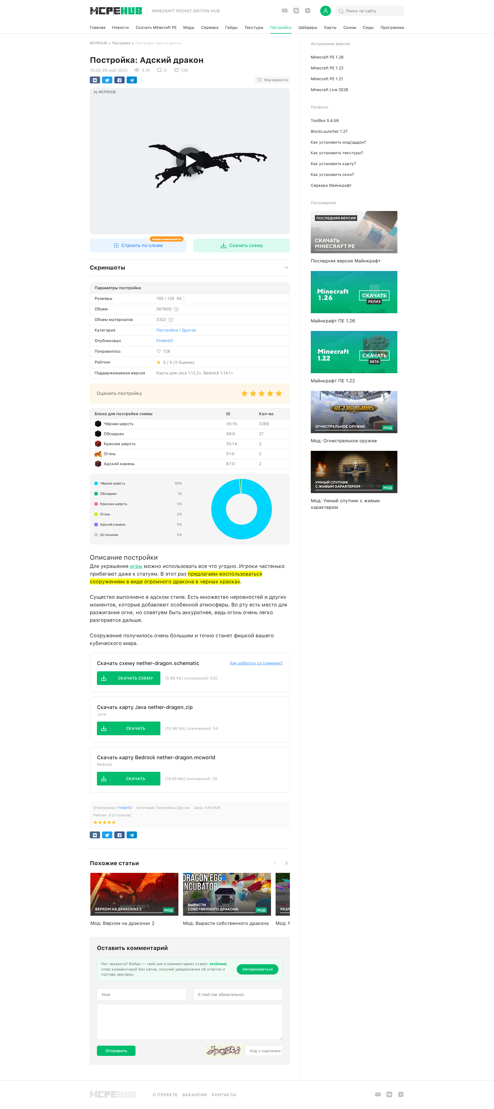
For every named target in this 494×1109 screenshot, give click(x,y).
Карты (330, 27)
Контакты (224, 1094)
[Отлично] (278, 396)
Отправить (116, 1050)
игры (136, 566)
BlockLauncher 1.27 (329, 131)
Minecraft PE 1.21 (327, 79)
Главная (97, 27)
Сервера (209, 27)
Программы (392, 27)
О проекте (165, 1094)
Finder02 (164, 340)
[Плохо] (244, 396)
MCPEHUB (98, 43)
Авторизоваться (257, 969)
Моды (188, 27)
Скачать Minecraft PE (156, 27)
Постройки (281, 27)
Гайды (231, 27)
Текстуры (253, 27)
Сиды (368, 27)
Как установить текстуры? (337, 152)
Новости (120, 27)
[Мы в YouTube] (284, 12)
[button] (138, 245)
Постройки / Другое (176, 330)
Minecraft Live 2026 (329, 89)
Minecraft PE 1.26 (327, 57)
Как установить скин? (332, 174)
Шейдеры (307, 27)
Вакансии (194, 1094)
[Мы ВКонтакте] (296, 12)
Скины (349, 27)
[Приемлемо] (253, 396)
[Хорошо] (270, 396)
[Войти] (325, 11)
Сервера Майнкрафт (331, 185)
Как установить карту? (333, 163)
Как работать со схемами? (256, 663)
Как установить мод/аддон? (338, 142)
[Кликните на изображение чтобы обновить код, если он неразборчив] (224, 1050)
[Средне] (261, 396)
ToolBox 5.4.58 (325, 120)
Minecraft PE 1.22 (327, 68)
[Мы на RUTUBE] (307, 12)
